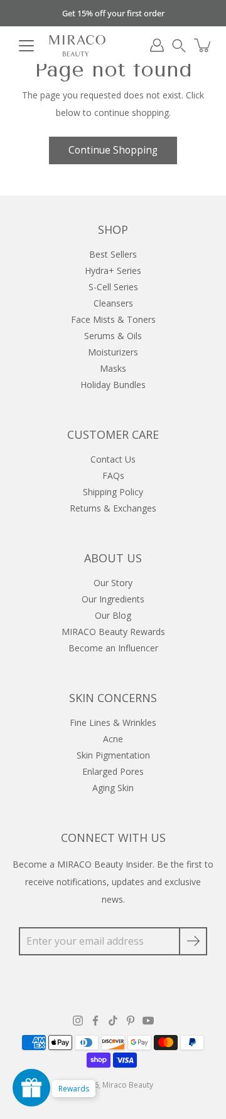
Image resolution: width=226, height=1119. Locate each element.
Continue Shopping (113, 150)
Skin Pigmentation (113, 755)
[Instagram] (77, 1021)
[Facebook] (95, 1021)
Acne (113, 739)
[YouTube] (148, 1021)
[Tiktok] (113, 1021)
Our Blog (113, 615)
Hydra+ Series (113, 270)
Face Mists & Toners (113, 319)
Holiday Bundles (113, 385)
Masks (113, 368)
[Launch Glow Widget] (31, 1087)
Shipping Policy (113, 492)
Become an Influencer (113, 648)
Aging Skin (113, 788)
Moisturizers (113, 352)
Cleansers (113, 303)
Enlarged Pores (113, 771)
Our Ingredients (113, 599)
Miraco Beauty (127, 1085)
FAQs (113, 475)
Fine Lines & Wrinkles (113, 722)
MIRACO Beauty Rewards (113, 632)
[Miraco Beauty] (77, 45)
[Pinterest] (130, 1021)
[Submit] (193, 941)
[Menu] (26, 46)
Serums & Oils (113, 336)
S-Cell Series (113, 287)
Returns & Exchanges (113, 508)
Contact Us (113, 459)
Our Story (113, 583)
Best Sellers (113, 254)
